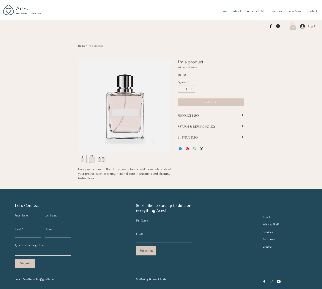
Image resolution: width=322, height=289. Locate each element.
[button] (293, 26)
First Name (21, 215)
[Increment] (192, 89)
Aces (22, 8)
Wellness (22, 13)
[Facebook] (271, 26)
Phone (48, 229)
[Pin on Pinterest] (187, 149)
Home (81, 45)
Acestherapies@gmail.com (38, 279)
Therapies (34, 13)
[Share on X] (201, 149)
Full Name (142, 220)
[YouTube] (279, 281)
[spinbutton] (186, 89)
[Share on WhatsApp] (194, 149)
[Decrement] (180, 89)
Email (18, 229)
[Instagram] (278, 26)
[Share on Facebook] (180, 149)
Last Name (51, 215)
